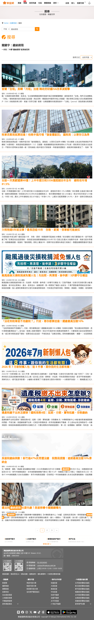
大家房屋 (54, 586)
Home (6, 23)
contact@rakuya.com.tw (46, 565)
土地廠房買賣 (7, 598)
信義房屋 (54, 583)
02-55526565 (42, 562)
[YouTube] (35, 612)
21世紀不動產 (56, 604)
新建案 (4, 583)
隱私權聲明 (42, 574)
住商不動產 (55, 595)
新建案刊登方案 (32, 589)
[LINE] (18, 612)
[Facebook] (22, 612)
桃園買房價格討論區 (82, 592)
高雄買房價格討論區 (82, 601)
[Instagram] (26, 612)
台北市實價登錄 (52, 542)
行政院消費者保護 (53, 574)
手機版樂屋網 (7, 601)
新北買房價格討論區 (82, 586)
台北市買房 (9, 542)
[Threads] (43, 612)
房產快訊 (13, 23)
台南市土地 (30, 542)
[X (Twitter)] (30, 612)
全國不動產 (55, 598)
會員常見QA (15, 574)
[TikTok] (39, 612)
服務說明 (32, 574)
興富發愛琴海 (73, 545)
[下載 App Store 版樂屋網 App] (53, 612)
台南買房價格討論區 (82, 598)
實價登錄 (5, 589)
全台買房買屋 (7, 595)
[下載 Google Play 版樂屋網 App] (69, 612)
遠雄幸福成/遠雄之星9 (76, 542)
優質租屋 (5, 586)
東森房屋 (54, 589)
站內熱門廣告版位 (33, 592)
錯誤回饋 (5, 574)
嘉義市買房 (9, 545)
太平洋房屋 (55, 601)
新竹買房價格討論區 (82, 589)
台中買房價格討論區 (82, 595)
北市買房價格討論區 (82, 583)
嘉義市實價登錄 (52, 545)
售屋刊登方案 (31, 583)
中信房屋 (54, 592)
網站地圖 (24, 574)
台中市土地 (30, 545)
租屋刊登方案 (31, 586)
